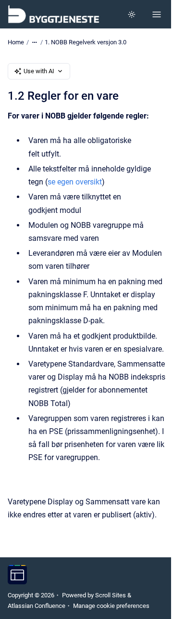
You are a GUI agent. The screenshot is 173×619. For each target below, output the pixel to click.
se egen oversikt (75, 181)
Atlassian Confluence (36, 605)
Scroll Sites (110, 595)
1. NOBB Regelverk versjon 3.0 (85, 42)
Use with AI (39, 71)
